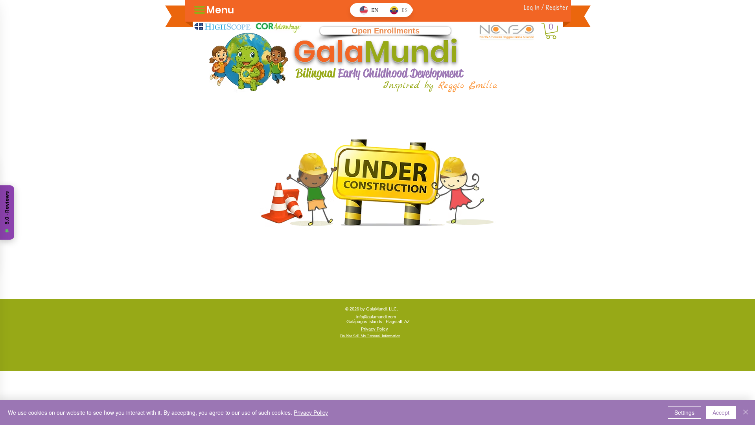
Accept (721, 412)
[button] (551, 31)
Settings (684, 412)
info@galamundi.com (376, 316)
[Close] (745, 412)
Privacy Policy (311, 412)
